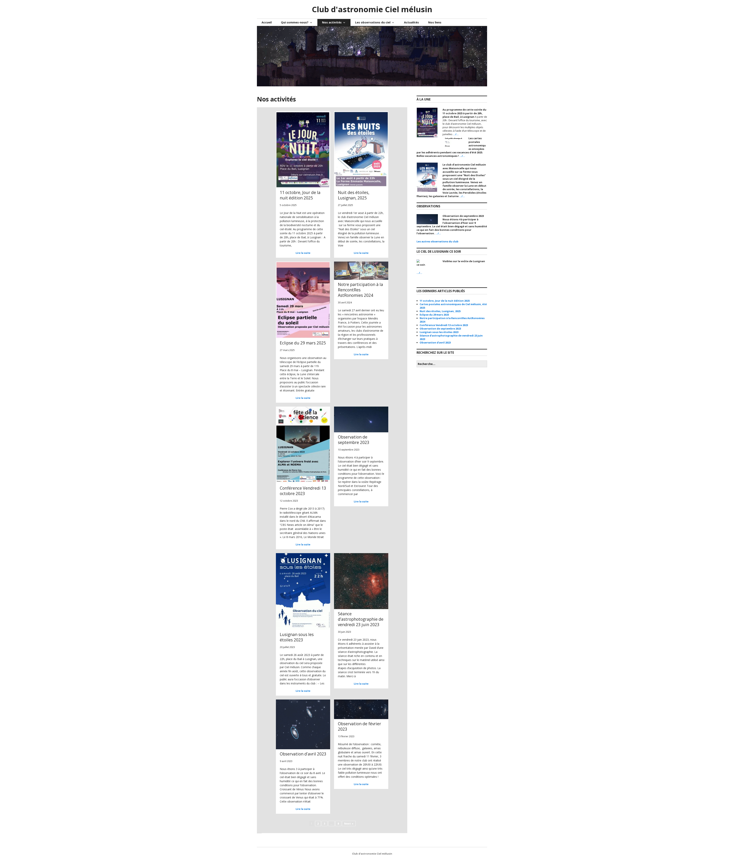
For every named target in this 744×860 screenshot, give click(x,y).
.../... (456, 134)
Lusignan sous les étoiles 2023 (439, 332)
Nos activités (332, 22)
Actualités (411, 22)
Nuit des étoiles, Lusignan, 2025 (440, 311)
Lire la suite (303, 253)
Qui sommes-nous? (294, 22)
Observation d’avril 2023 (435, 342)
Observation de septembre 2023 (440, 328)
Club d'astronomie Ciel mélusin (372, 9)
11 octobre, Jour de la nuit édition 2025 (445, 300)
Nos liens (434, 22)
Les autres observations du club (437, 241)
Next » (348, 823)
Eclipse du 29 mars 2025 (434, 314)
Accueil (267, 22)
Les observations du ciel (372, 22)
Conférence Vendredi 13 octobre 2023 (444, 325)
